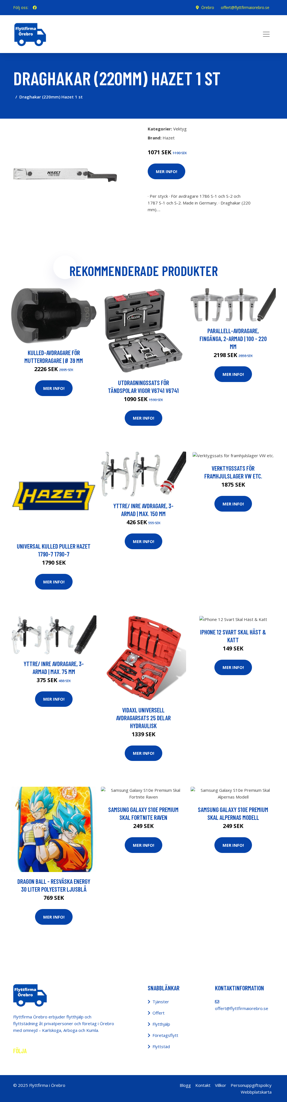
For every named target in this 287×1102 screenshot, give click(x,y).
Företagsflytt (165, 1035)
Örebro (207, 7)
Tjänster (160, 1001)
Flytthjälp (161, 1024)
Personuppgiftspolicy (251, 1085)
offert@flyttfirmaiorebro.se (245, 7)
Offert (158, 1013)
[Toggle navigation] (266, 34)
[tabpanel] (65, 175)
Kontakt (202, 1085)
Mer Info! (166, 171)
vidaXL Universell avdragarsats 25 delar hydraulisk (143, 717)
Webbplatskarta (256, 1092)
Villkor (220, 1085)
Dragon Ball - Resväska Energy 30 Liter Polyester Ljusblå (53, 885)
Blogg (185, 1085)
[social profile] (35, 7)
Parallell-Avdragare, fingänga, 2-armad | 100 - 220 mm (233, 338)
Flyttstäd (161, 1046)
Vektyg (180, 129)
